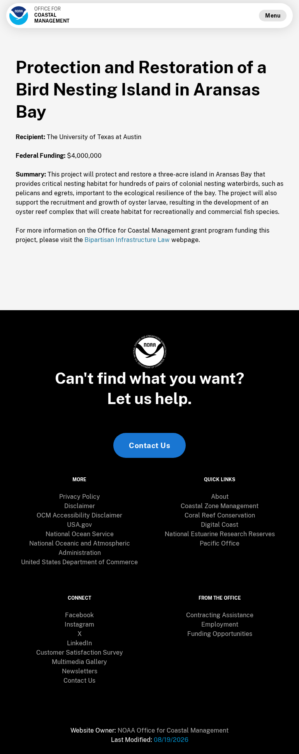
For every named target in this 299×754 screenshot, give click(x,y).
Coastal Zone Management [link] (220, 506)
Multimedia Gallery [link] (79, 662)
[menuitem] (79, 496)
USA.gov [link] (79, 524)
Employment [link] (219, 624)
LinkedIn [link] (79, 643)
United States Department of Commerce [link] (79, 562)
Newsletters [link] (79, 671)
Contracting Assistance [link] (219, 615)
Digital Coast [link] (219, 524)
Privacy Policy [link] (79, 496)
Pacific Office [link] (219, 543)
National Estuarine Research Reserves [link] (220, 534)
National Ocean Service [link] (80, 534)
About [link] (220, 496)
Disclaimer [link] (79, 506)
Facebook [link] (79, 615)
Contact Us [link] (149, 445)
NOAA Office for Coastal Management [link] (173, 730)
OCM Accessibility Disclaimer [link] (79, 515)
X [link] (79, 633)
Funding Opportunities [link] (219, 633)
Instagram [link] (79, 624)
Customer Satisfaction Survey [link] (79, 652)
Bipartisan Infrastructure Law (127, 240)
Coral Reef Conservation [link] (220, 515)
